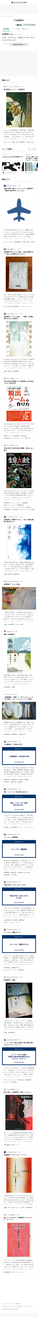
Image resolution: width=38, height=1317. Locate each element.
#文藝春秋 (21, 970)
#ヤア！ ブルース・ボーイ (26, 827)
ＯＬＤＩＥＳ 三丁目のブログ (14, 86)
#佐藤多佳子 (22, 734)
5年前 (21, 581)
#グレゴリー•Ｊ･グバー (17, 438)
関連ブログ (25, 29)
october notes (10, 631)
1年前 (23, 86)
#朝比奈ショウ (8, 436)
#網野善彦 (7, 779)
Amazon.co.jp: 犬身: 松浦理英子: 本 (13, 157)
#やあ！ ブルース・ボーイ (11, 922)
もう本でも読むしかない (12, 313)
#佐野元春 (13, 782)
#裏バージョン (16, 1145)
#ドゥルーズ (7, 1082)
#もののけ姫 (26, 872)
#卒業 (32, 242)
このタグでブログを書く (29, 24)
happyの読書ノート (11, 249)
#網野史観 (13, 872)
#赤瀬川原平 (15, 509)
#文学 (22, 1207)
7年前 (17, 1089)
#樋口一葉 (15, 142)
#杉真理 (21, 779)
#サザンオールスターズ (10, 1080)
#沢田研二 (7, 782)
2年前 (19, 185)
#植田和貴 (7, 503)
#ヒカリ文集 (7, 306)
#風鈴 (13, 687)
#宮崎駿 (19, 872)
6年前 (19, 1039)
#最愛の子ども (16, 967)
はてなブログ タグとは (7, 1306)
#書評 (9, 371)
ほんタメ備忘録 (10, 378)
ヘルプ (15, 1306)
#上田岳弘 (28, 507)
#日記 (28, 242)
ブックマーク (6, 154)
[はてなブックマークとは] (12, 149)
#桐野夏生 (25, 503)
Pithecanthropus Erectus (13, 581)
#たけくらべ (7, 142)
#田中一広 (28, 438)
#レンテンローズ (8, 242)
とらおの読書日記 (11, 1089)
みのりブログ (10, 694)
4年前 (21, 313)
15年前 (18, 1214)
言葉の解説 (6, 29)
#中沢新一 (15, 874)
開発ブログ (20, 1306)
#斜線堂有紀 (20, 505)
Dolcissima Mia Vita (11, 185)
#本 (9, 1207)
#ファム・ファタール (26, 306)
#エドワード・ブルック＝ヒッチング (14, 507)
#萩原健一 (20, 782)
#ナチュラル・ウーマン (10, 970)
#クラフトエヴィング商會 (27, 509)
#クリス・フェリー (16, 503)
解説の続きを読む (18, 44)
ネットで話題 (15, 29)
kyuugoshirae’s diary (12, 1152)
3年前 (18, 249)
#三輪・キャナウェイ (10, 505)
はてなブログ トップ (8, 16)
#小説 (12, 1207)
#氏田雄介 (24, 436)
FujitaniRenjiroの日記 (12, 741)
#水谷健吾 (7, 438)
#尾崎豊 (26, 779)
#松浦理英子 (22, 142)
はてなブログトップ (29, 1306)
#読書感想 (7, 734)
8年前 (19, 1152)
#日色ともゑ (30, 142)
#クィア (18, 1207)
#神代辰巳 (21, 1080)
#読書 (24, 242)
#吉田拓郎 (15, 920)
